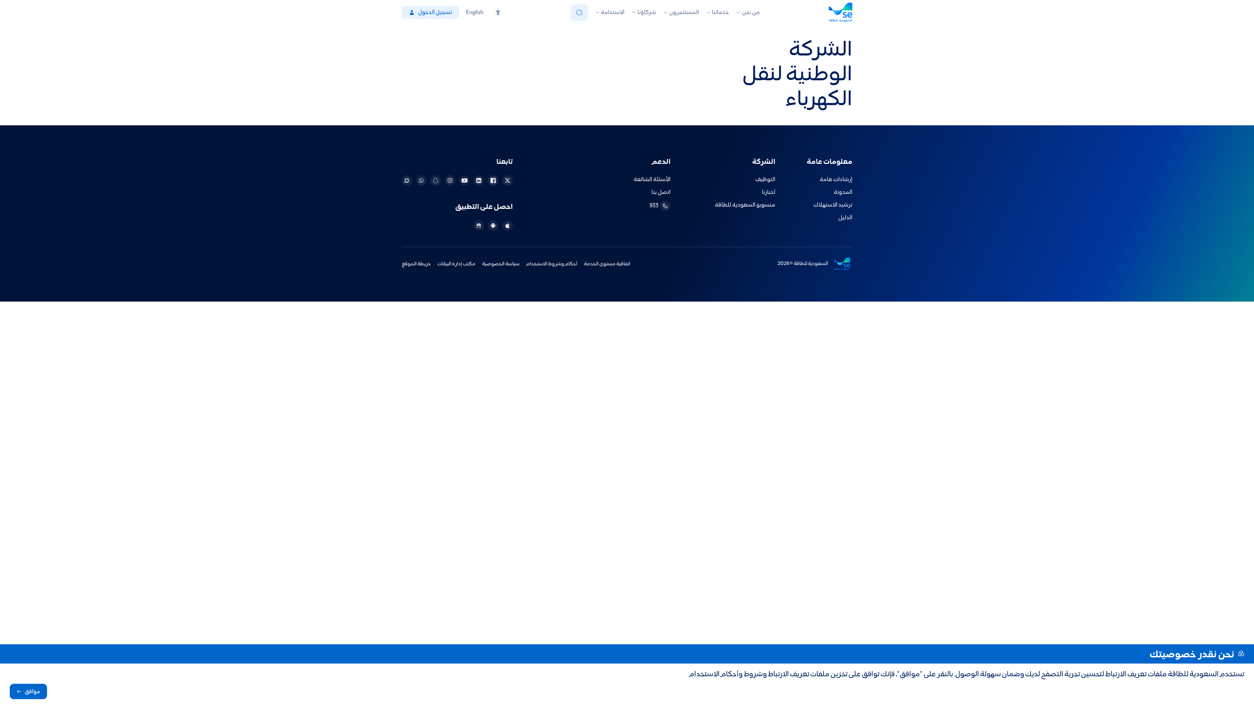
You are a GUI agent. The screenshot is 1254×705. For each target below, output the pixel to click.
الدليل (845, 217)
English (474, 12)
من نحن (751, 12)
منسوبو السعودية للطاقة (745, 205)
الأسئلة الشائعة (652, 179)
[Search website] (579, 12)
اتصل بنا (660, 192)
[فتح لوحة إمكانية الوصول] (498, 12)
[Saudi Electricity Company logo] (840, 12)
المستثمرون (684, 12)
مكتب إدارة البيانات (456, 264)
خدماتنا (720, 12)
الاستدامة (612, 12)
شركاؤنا (646, 12)
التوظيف (765, 179)
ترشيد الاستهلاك (832, 205)
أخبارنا (768, 192)
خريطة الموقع (416, 264)
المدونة (843, 192)
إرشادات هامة (836, 179)
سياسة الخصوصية (501, 264)
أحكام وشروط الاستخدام (551, 264)
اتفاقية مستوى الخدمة (607, 264)
